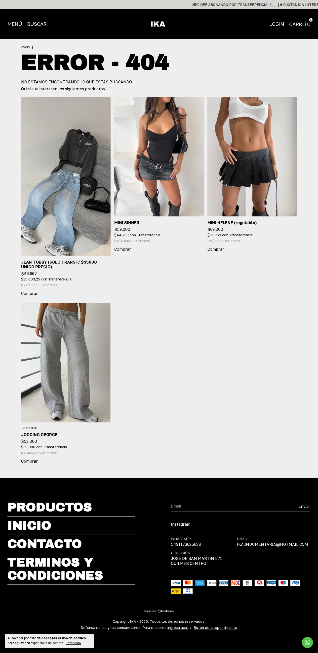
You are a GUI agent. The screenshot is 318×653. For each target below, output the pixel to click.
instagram (180, 524)
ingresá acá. (177, 627)
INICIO (29, 525)
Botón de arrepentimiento (215, 627)
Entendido (73, 643)
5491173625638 (186, 544)
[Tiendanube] (159, 611)
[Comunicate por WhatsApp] (307, 642)
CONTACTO (44, 543)
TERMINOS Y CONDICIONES (55, 569)
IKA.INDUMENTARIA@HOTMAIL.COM (272, 544)
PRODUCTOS (49, 507)
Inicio (25, 47)
